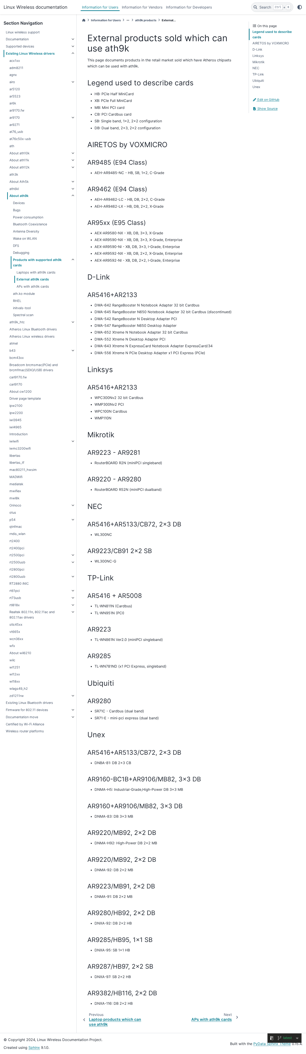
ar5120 (14, 89)
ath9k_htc (17, 322)
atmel (13, 343)
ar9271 (14, 125)
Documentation (17, 39)
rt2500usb (17, 562)
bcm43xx (16, 358)
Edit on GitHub (267, 99)
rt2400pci (16, 548)
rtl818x (14, 605)
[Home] (84, 20)
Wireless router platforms (25, 731)
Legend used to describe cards (272, 34)
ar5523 (14, 96)
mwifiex (15, 491)
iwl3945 (15, 420)
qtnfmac (15, 526)
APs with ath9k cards (33, 286)
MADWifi (15, 477)
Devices (19, 203)
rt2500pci (16, 555)
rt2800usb (17, 576)
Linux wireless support (23, 32)
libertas (14, 455)
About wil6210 (20, 653)
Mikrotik (258, 62)
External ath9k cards (33, 279)
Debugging (21, 252)
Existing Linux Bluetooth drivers (29, 703)
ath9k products (145, 20)
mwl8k (14, 498)
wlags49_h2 (18, 688)
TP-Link (258, 74)
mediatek (16, 484)
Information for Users (100, 7)
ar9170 (14, 117)
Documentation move (22, 717)
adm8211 (16, 68)
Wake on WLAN (25, 238)
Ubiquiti (258, 80)
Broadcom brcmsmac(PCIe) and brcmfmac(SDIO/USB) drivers (33, 367)
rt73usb (15, 598)
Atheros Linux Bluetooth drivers (33, 329)
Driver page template (25, 398)
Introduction (18, 434)
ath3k (13, 174)
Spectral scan (23, 315)
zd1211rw (16, 696)
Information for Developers (189, 7)
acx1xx (14, 61)
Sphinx (34, 1047)
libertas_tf (16, 462)
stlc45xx (15, 624)
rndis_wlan (17, 534)
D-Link (257, 49)
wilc (12, 660)
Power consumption (28, 217)
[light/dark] (299, 7)
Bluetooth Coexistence (30, 224)
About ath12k (19, 167)
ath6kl (14, 189)
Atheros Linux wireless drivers (32, 336)
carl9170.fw (18, 377)
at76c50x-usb (20, 139)
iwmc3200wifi (20, 448)
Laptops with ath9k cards (36, 272)
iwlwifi (14, 441)
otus (12, 512)
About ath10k (19, 153)
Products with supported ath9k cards (37, 262)
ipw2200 (16, 413)
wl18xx (14, 681)
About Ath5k (19, 181)
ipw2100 (15, 405)
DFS (16, 246)
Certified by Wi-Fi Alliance (25, 724)
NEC (255, 68)
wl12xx (14, 674)
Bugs (17, 210)
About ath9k (18, 196)
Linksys (258, 56)
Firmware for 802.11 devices (27, 710)
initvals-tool (22, 308)
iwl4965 (15, 427)
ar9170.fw (16, 110)
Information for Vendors (142, 7)
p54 (12, 520)
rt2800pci (16, 569)
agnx (13, 75)
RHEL (17, 301)
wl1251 (14, 667)
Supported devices (20, 46)
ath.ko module (24, 293)
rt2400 (14, 541)
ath (11, 146)
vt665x (14, 632)
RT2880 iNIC (19, 583)
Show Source (267, 108)
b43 (12, 350)
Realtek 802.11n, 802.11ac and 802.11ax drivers (32, 614)
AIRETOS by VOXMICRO (270, 43)
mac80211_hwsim (23, 470)
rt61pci (14, 591)
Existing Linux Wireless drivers (30, 53)
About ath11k (19, 160)
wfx (12, 646)
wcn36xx (16, 639)
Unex (256, 87)
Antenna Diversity (26, 231)
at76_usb (16, 132)
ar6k (12, 103)
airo (12, 82)
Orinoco (15, 505)
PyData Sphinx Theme (272, 1043)
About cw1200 (20, 391)
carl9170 (15, 384)
